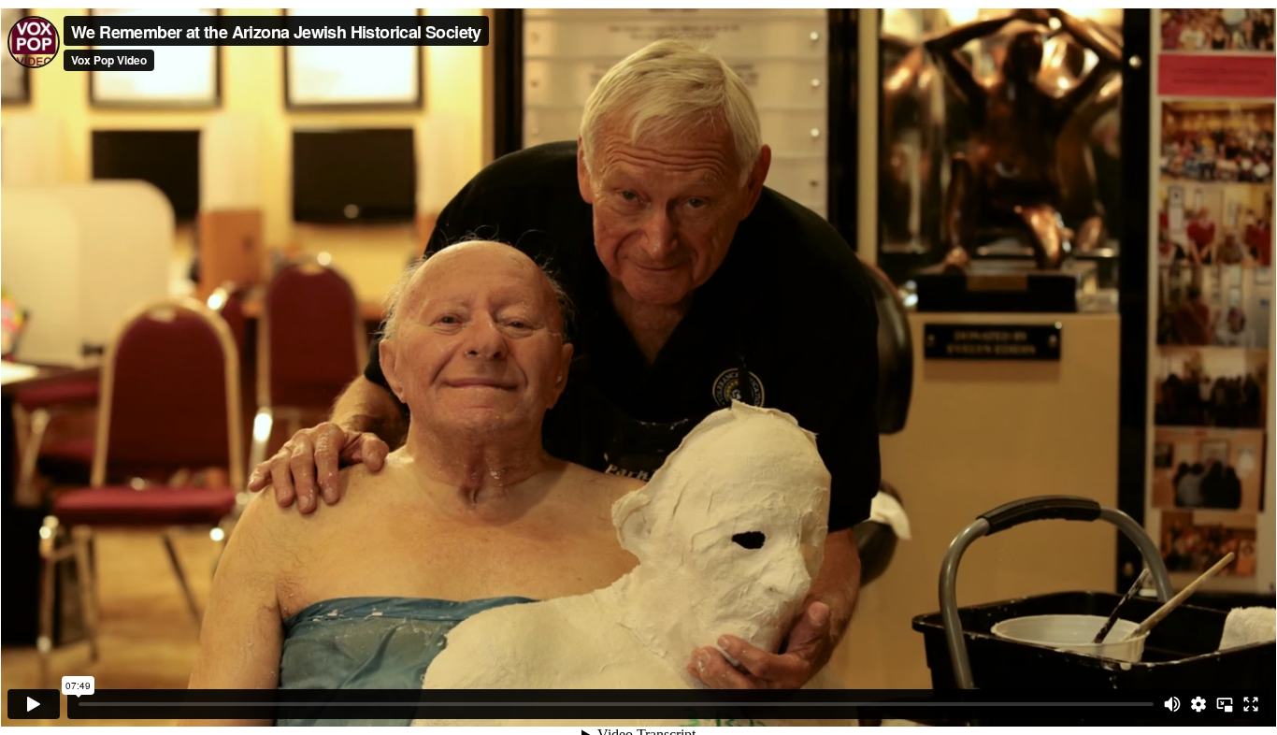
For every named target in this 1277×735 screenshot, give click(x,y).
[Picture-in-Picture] (1224, 704)
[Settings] (1198, 704)
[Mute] (1172, 704)
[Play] (33, 704)
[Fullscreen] (1251, 704)
